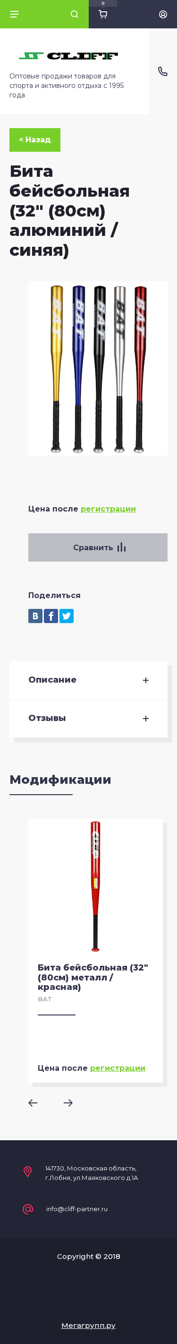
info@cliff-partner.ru (77, 1209)
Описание (52, 680)
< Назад (35, 139)
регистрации (108, 508)
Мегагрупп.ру (88, 1325)
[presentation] (39, 1103)
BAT (45, 999)
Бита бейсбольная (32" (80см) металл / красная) (93, 977)
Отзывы (47, 718)
